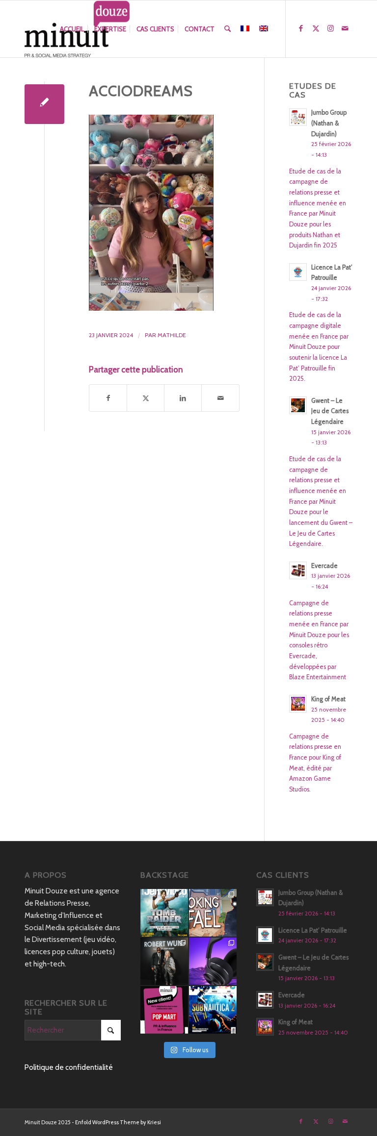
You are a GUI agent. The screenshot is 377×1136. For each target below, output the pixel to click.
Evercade (324, 565)
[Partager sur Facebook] (108, 398)
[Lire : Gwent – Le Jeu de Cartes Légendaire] (298, 405)
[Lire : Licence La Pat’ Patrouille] (298, 272)
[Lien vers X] (315, 28)
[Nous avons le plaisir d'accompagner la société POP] (164, 1010)
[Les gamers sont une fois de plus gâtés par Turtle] (213, 961)
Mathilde (172, 335)
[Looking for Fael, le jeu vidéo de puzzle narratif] (213, 913)
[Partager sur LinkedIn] (182, 398)
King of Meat (328, 699)
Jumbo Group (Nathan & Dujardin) (329, 123)
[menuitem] (72, 28)
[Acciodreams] (44, 104)
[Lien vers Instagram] (330, 28)
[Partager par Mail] (220, 398)
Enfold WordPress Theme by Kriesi (118, 1122)
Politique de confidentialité (69, 1067)
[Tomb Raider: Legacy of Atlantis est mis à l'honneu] (164, 913)
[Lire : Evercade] (298, 570)
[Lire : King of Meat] (298, 704)
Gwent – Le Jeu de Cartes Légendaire (330, 411)
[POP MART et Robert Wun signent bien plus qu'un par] (164, 961)
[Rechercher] (227, 28)
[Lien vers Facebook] (301, 28)
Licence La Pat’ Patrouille (312, 930)
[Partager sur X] (145, 398)
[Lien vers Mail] (345, 28)
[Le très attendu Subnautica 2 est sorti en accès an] (213, 1010)
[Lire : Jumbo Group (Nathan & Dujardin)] (298, 117)
